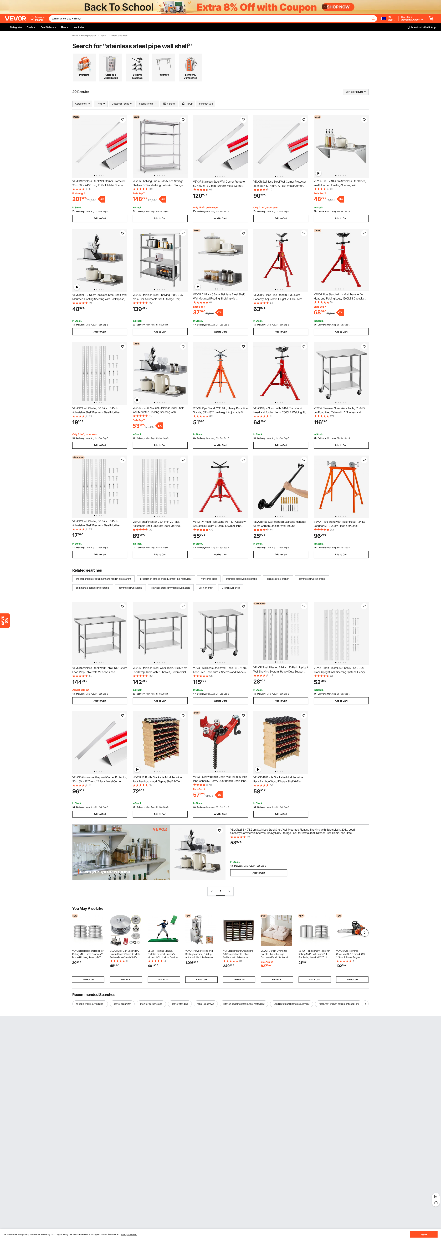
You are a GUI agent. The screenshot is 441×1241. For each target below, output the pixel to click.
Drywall (103, 35)
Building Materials (88, 35)
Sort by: (350, 91)
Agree (424, 1234)
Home (75, 35)
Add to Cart (100, 218)
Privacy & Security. (129, 1234)
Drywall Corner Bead (118, 35)
